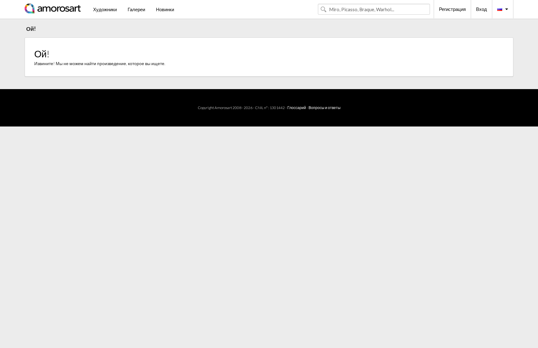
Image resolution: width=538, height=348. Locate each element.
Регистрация (452, 9)
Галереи (136, 9)
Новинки (165, 9)
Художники (105, 9)
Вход (481, 9)
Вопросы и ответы (325, 107)
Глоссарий (296, 107)
